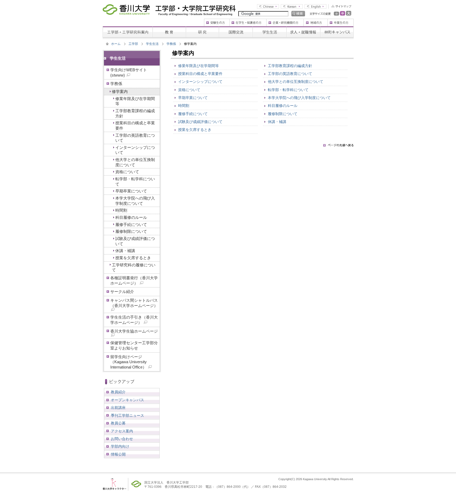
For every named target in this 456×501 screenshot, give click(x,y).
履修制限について (282, 114)
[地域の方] (315, 20)
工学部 (133, 43)
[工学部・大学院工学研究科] (195, 8)
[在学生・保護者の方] (247, 20)
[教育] (169, 28)
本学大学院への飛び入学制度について (299, 98)
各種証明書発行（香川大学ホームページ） (134, 280)
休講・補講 (277, 122)
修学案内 (120, 91)
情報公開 (118, 454)
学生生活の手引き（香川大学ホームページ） (134, 320)
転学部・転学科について (288, 90)
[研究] (202, 28)
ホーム (116, 43)
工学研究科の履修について (133, 267)
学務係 (171, 43)
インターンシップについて (200, 81)
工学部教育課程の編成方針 (290, 66)
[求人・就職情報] (303, 28)
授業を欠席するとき (194, 129)
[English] (315, 6)
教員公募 (118, 423)
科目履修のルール (282, 105)
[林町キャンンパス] (337, 28)
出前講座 (118, 407)
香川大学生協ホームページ (134, 331)
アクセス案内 (122, 431)
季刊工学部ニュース (127, 415)
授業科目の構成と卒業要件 (200, 74)
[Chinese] (268, 6)
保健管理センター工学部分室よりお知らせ (134, 345)
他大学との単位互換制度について (295, 81)
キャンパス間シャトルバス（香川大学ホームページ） (134, 303)
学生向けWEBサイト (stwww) (128, 72)
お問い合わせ (122, 439)
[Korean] (292, 6)
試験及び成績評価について (200, 122)
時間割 (183, 105)
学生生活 (152, 43)
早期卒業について (193, 98)
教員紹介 (118, 392)
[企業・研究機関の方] (284, 20)
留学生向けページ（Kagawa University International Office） (129, 362)
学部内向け (120, 446)
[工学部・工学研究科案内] (128, 28)
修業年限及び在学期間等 (198, 66)
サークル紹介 (122, 291)
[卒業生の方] (340, 20)
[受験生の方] (216, 20)
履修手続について (193, 114)
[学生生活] (269, 28)
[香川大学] (126, 8)
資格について (189, 90)
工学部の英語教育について (290, 74)
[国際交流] (236, 28)
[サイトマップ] (339, 6)
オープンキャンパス (127, 400)
